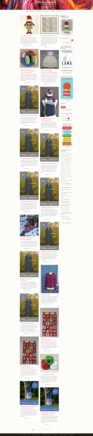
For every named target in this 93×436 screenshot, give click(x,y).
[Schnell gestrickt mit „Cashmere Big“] (49, 102)
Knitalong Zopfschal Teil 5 (29, 158)
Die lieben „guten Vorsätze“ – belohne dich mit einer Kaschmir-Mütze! (49, 72)
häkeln (71, 163)
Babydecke (63, 154)
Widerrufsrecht (55, 434)
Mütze (69, 168)
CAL (61, 159)
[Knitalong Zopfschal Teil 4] (49, 147)
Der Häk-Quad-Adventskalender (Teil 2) (48, 339)
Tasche (62, 176)
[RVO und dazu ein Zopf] (49, 24)
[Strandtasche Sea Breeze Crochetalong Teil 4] (49, 399)
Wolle (62, 181)
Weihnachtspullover (64, 180)
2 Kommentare (32, 290)
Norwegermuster (64, 171)
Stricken (69, 175)
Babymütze (67, 154)
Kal (66, 164)
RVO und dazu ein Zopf (48, 35)
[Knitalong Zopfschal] (29, 308)
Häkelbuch (67, 163)
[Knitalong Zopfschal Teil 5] (29, 143)
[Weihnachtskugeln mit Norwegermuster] (29, 225)
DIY (64, 161)
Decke (69, 159)
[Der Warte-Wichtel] (29, 24)
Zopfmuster (66, 181)
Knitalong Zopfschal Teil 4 (49, 163)
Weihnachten (63, 178)
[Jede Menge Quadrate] (49, 363)
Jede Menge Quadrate (48, 374)
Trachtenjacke (45, 295)
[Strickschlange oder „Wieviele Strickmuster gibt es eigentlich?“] (29, 58)
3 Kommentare (32, 125)
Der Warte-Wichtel (27, 35)
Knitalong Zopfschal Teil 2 (49, 207)
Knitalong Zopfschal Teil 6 (29, 115)
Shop (20, 434)
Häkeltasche (63, 164)
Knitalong (67, 166)
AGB (29, 434)
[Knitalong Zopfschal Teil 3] (29, 186)
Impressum (24, 434)
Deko (62, 161)
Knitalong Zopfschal (27, 323)
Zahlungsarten (71, 434)
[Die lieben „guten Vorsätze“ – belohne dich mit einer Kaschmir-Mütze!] (49, 59)
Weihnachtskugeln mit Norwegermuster (28, 238)
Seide (62, 175)
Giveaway (62, 163)
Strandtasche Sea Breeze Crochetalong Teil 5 (28, 407)
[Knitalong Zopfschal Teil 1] (49, 236)
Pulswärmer (70, 171)
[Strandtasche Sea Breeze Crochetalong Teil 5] (29, 393)
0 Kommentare (32, 45)
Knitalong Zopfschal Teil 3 (29, 201)
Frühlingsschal (68, 161)
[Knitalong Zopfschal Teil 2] (49, 192)
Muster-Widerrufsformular (46, 434)
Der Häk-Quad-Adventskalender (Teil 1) (28, 367)
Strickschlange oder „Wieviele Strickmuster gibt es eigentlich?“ (28, 70)
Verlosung (71, 176)
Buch (62, 156)
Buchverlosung (63, 158)
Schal (69, 173)
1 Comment (32, 82)
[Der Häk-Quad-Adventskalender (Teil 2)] (49, 322)
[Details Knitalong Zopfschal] (29, 264)
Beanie (71, 154)
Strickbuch (65, 175)
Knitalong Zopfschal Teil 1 (49, 252)
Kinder (69, 164)
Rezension (66, 173)
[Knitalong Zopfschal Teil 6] (29, 100)
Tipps (67, 176)
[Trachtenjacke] (49, 279)
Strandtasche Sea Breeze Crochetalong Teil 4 (48, 413)
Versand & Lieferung (63, 434)
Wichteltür (70, 180)
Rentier (62, 173)
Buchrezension (66, 156)
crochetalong (65, 159)
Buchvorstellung (69, 158)
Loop (66, 168)
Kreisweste (63, 168)
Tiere (65, 176)
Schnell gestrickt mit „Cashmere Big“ (47, 119)
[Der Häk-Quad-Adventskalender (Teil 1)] (29, 351)
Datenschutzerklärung (36, 434)
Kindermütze (63, 166)
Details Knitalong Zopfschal (26, 279)
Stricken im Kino (67, 199)
